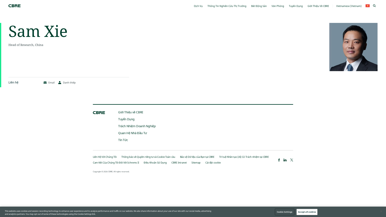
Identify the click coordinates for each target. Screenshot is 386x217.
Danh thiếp (69, 82)
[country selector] (367, 6)
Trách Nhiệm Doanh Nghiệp (137, 126)
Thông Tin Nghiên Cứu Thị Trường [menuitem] (226, 6)
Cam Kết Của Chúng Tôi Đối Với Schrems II (116, 162)
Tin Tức (123, 140)
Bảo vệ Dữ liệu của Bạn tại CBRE (197, 157)
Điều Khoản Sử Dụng (155, 162)
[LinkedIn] (285, 160)
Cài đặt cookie (213, 162)
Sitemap (196, 162)
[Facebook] (279, 160)
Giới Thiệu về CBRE (130, 112)
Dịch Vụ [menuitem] (198, 6)
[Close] (381, 211)
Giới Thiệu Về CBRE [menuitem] (318, 6)
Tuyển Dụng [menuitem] (296, 6)
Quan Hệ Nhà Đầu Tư (132, 133)
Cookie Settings (284, 212)
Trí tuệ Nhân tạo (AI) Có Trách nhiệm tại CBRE (244, 157)
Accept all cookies (307, 212)
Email (51, 82)
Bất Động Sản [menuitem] (259, 6)
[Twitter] (291, 160)
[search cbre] (374, 6)
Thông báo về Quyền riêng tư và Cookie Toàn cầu (148, 157)
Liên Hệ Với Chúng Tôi (105, 157)
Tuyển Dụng (126, 119)
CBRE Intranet (179, 162)
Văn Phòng (278, 6)
